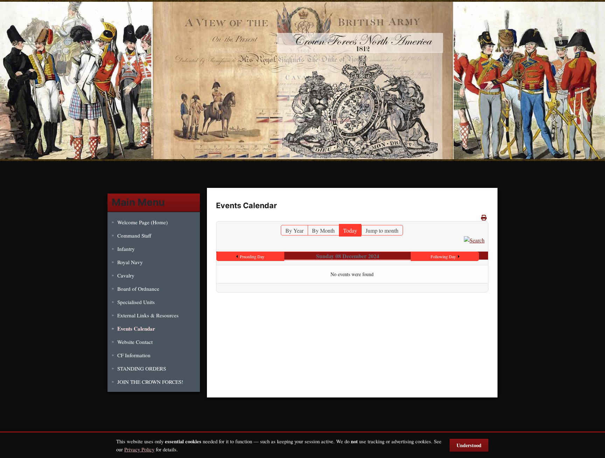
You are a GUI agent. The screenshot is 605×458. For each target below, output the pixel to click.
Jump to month (382, 230)
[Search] (474, 239)
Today (350, 230)
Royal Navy (130, 262)
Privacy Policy (139, 449)
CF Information (134, 355)
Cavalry (125, 275)
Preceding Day (252, 256)
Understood (469, 445)
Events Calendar (136, 328)
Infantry (126, 248)
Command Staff (134, 235)
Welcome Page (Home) (142, 222)
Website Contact (135, 341)
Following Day (443, 256)
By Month (323, 230)
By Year (294, 230)
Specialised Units (136, 301)
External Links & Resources (148, 315)
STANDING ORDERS (141, 368)
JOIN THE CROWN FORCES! (150, 381)
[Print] (484, 217)
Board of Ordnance (138, 288)
